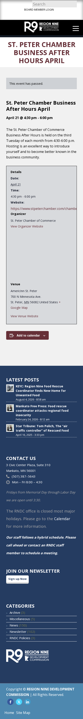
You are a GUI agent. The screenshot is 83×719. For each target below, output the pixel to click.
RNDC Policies (20, 638)
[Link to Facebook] (10, 702)
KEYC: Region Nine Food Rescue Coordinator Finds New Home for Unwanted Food (41, 390)
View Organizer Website (27, 226)
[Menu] (73, 28)
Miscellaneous (20, 619)
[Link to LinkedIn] (27, 702)
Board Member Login (39, 9)
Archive (15, 612)
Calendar (62, 518)
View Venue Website (24, 316)
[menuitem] (73, 28)
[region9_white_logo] (41, 27)
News (14, 625)
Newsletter (18, 631)
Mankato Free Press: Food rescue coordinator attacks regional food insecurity (42, 410)
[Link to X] (19, 702)
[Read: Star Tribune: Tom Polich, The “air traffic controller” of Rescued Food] (10, 428)
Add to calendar (28, 335)
